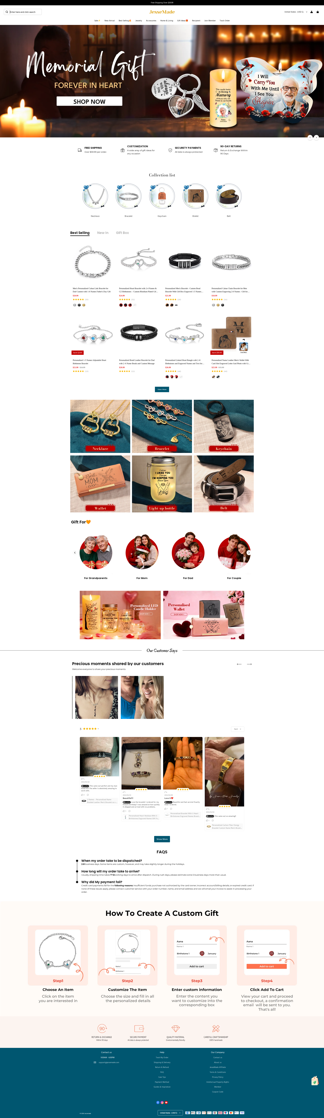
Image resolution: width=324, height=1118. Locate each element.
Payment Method (162, 1082)
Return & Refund (162, 1067)
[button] (23, 12)
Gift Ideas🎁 (182, 20)
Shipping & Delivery (162, 1062)
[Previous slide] (239, 664)
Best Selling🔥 (125, 20)
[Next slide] (249, 552)
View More (162, 389)
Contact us (217, 1057)
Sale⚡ (97, 20)
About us (217, 1062)
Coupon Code (217, 1091)
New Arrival (110, 20)
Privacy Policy (217, 1077)
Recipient (196, 20)
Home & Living (166, 20)
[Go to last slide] (74, 552)
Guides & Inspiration (162, 1086)
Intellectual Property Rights (217, 1082)
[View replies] (88, 794)
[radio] (75, 305)
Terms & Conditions (218, 1072)
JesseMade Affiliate (218, 1067)
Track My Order (162, 1057)
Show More (162, 839)
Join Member (210, 20)
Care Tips (162, 1077)
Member (217, 1086)
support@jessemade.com (109, 1062)
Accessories (151, 20)
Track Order (225, 20)
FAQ (162, 1072)
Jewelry (138, 20)
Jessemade (87, 1113)
